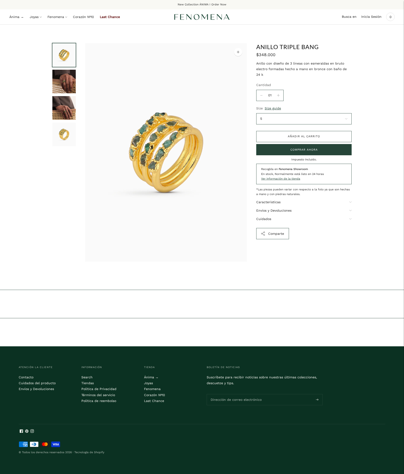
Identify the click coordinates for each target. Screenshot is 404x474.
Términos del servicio (98, 395)
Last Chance (110, 17)
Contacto (26, 377)
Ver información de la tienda (280, 178)
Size (259, 108)
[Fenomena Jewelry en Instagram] (32, 432)
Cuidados (263, 219)
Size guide (273, 108)
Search (87, 377)
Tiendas (87, 383)
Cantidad (263, 85)
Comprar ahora (304, 149)
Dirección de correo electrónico (233, 393)
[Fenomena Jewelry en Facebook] (21, 432)
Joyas (34, 17)
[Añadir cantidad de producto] (261, 95)
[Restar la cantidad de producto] (278, 95)
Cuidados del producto (37, 383)
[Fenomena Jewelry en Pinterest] (27, 432)
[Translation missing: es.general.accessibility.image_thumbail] (64, 55)
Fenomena (55, 17)
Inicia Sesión (371, 16)
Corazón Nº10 (83, 17)
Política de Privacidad (98, 389)
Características (268, 202)
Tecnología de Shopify (89, 452)
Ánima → (16, 17)
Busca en (349, 16)
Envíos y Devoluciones (274, 210)
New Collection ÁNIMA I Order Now (202, 4)
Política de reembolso (98, 401)
